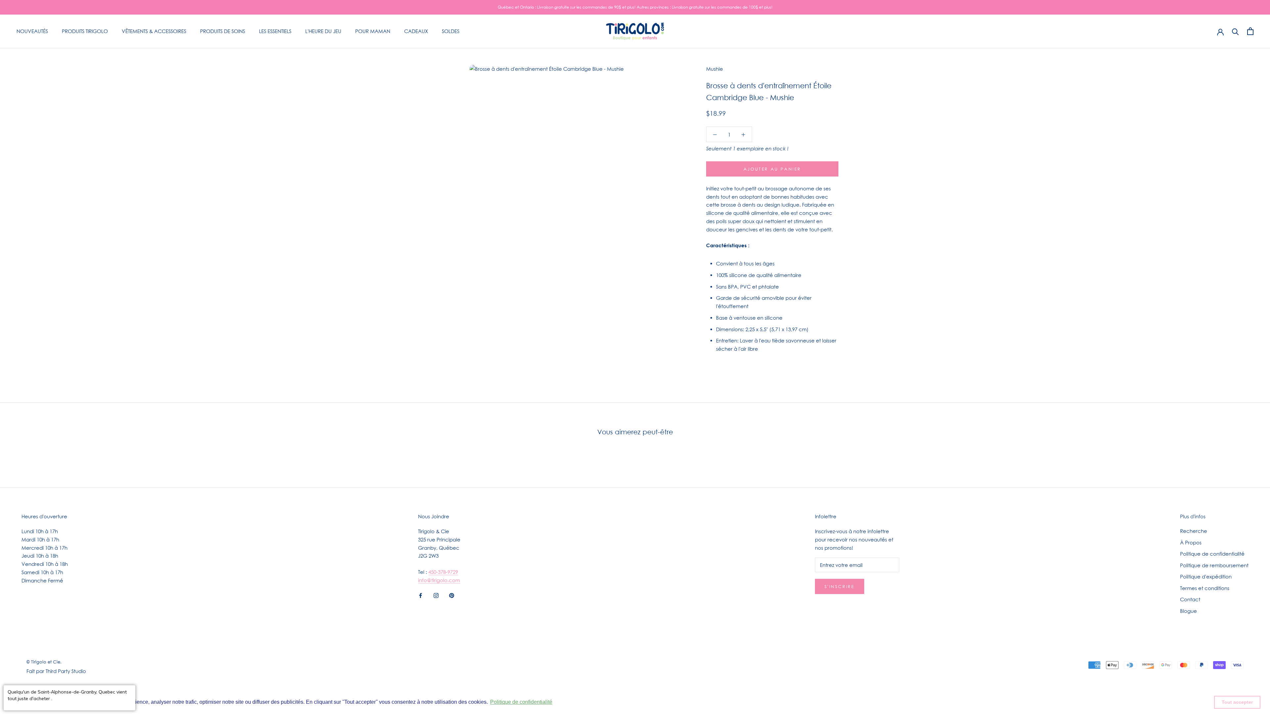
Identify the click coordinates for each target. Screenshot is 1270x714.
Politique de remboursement (1214, 565)
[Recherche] (1235, 31)
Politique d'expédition (1206, 576)
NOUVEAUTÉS (32, 31)
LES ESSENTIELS (275, 31)
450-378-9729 (443, 572)
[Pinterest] (451, 595)
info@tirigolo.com (439, 580)
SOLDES (450, 31)
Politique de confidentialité (1212, 554)
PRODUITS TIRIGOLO (85, 31)
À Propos (1191, 542)
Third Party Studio (66, 671)
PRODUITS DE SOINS (222, 31)
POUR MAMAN (372, 31)
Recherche (1193, 531)
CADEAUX (416, 31)
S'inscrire (840, 586)
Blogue (1188, 611)
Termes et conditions (1204, 588)
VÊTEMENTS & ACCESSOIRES (154, 31)
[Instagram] (436, 595)
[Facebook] (420, 595)
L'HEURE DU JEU (323, 31)
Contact (1190, 599)
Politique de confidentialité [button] (521, 702)
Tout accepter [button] (1237, 702)
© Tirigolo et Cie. (44, 661)
